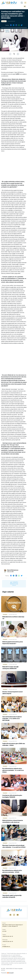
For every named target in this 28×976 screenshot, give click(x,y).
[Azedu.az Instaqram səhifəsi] (14, 914)
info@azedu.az (6, 946)
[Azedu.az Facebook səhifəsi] (10, 914)
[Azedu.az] (9, 3)
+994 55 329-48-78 (7, 936)
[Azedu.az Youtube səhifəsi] (17, 914)
